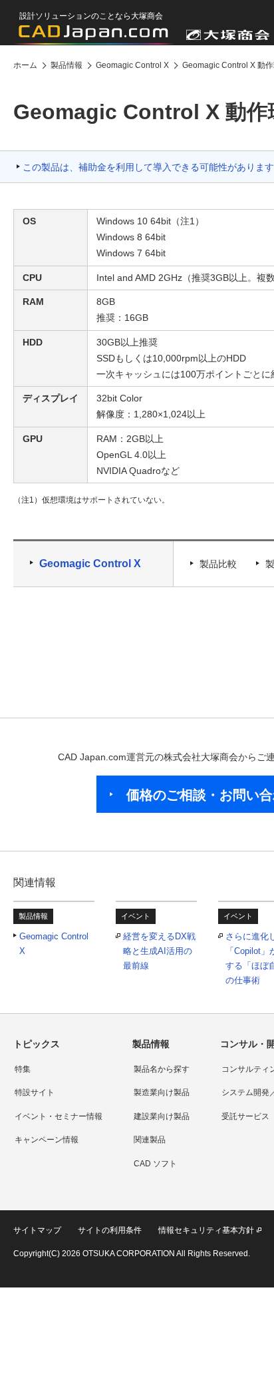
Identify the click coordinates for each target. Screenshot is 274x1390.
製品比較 (218, 564)
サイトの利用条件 (110, 1230)
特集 (23, 1069)
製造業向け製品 (162, 1092)
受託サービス (245, 1116)
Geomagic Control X (90, 563)
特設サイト (35, 1092)
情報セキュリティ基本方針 (206, 1230)
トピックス (36, 1044)
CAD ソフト (155, 1163)
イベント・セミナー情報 (58, 1116)
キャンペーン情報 (46, 1139)
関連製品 (150, 1139)
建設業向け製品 (162, 1116)
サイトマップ (37, 1230)
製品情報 (151, 1044)
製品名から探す (162, 1069)
